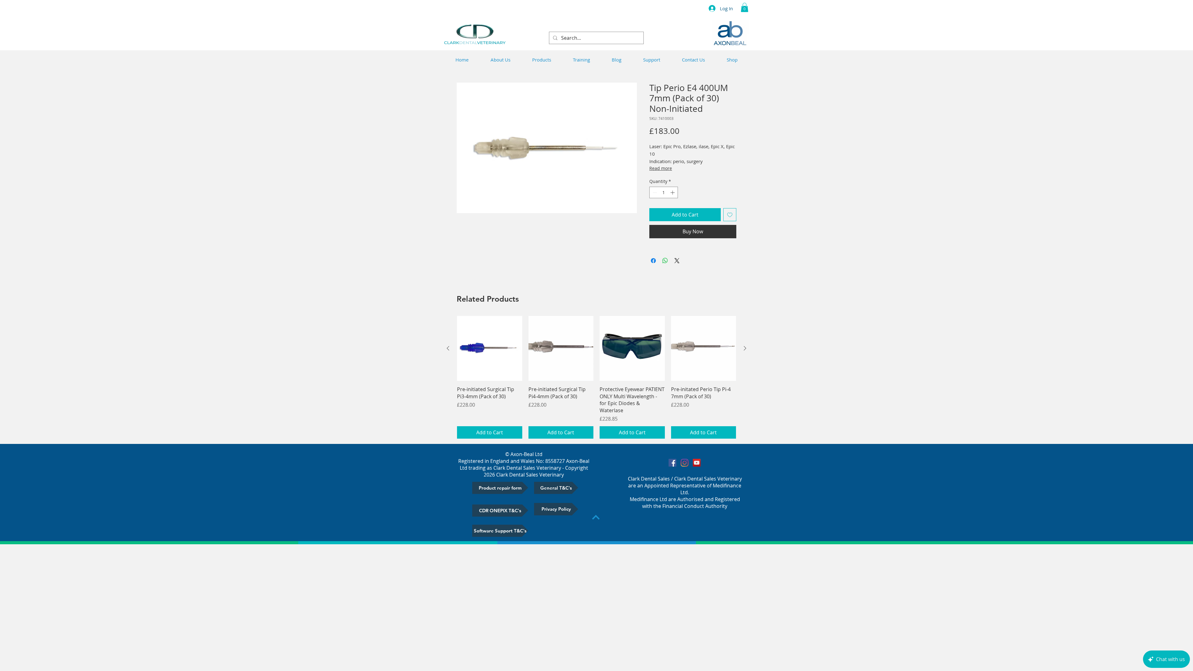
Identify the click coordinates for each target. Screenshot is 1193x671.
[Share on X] (677, 260)
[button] (744, 7)
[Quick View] (489, 348)
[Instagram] (684, 463)
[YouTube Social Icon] (697, 463)
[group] (596, 377)
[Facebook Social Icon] (672, 463)
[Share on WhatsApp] (665, 260)
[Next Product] (745, 348)
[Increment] (673, 192)
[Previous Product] (448, 348)
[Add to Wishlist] (729, 214)
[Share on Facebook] (653, 260)
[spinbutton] (663, 192)
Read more (660, 168)
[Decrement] (654, 192)
